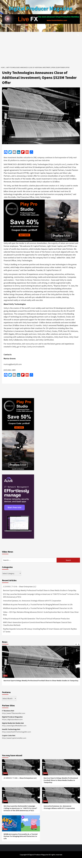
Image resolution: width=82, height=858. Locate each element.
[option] (41, 667)
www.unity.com (32, 343)
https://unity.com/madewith (33, 346)
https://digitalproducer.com (12, 719)
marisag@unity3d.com (13, 364)
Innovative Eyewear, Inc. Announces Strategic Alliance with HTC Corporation (32, 600)
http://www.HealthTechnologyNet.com (16, 732)
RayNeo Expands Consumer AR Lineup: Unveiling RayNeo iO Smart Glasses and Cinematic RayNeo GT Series (40, 630)
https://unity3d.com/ (57, 164)
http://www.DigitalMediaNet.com (14, 726)
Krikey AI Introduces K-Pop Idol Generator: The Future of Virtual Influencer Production (36, 618)
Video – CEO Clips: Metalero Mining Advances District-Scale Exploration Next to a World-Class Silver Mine (41, 613)
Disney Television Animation (38, 280)
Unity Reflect (25, 288)
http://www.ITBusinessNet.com (13, 713)
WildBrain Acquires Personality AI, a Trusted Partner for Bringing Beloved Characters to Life (37, 604)
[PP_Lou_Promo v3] (41, 220)
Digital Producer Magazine (40, 8)
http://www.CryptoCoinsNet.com (14, 738)
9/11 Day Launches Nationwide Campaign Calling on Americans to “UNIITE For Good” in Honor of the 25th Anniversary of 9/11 (41, 595)
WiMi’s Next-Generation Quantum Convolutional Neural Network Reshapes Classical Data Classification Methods (37, 623)
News (5, 675)
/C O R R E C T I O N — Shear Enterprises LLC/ (19, 586)
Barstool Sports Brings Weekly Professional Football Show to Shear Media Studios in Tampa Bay (39, 590)
